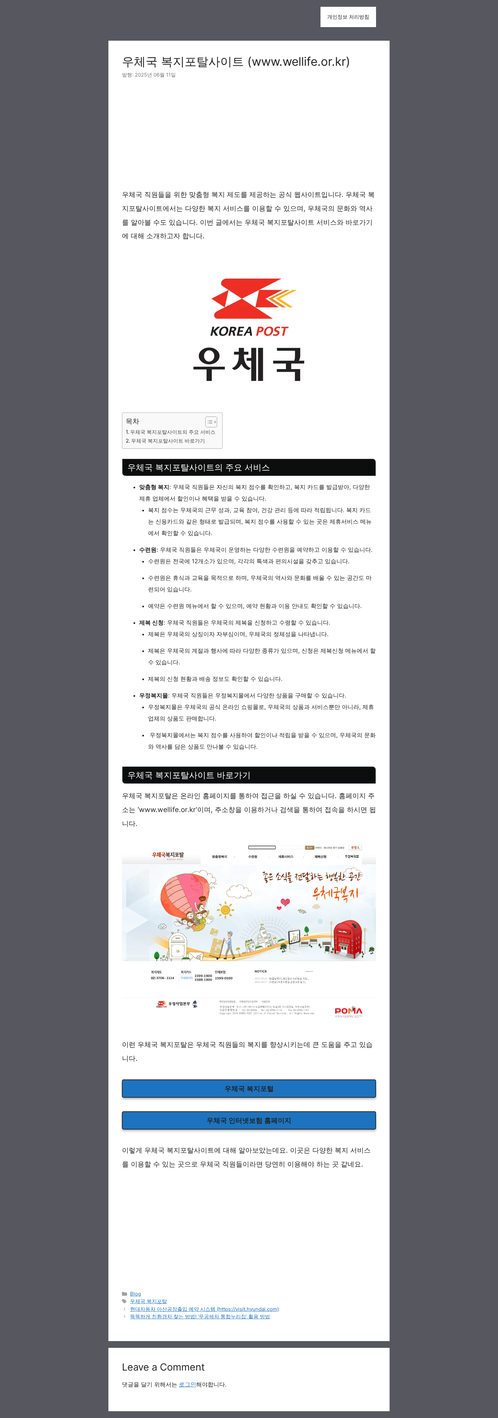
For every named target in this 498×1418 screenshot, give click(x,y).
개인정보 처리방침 (348, 17)
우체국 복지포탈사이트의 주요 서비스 (172, 432)
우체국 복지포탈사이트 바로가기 (168, 441)
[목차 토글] (207, 422)
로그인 (187, 1384)
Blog (135, 1294)
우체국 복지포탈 (148, 1301)
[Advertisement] (249, 137)
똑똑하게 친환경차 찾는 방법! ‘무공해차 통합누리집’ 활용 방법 (200, 1316)
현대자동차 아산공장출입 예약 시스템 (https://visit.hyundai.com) (204, 1309)
